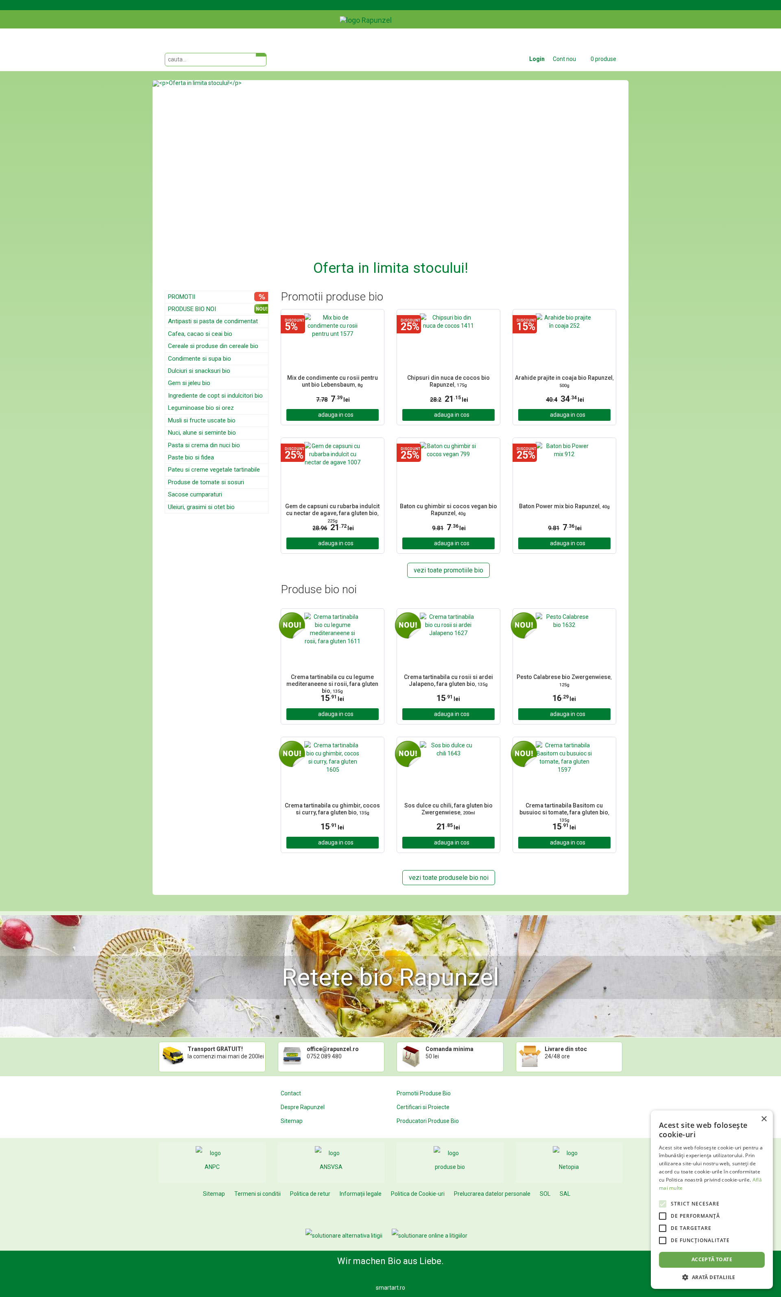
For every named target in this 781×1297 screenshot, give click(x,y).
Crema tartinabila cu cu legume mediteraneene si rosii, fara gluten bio (332, 683)
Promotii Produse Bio (424, 1093)
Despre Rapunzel (303, 1107)
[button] (188, 179)
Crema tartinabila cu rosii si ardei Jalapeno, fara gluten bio (448, 680)
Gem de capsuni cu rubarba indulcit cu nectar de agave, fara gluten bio (332, 512)
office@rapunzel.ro (333, 1049)
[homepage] (384, 14)
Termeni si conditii (257, 1193)
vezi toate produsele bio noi (449, 877)
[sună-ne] (622, 13)
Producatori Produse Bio (428, 1121)
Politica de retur (310, 1193)
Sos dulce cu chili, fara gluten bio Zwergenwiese (448, 809)
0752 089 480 (324, 1056)
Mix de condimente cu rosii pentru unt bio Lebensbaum (332, 381)
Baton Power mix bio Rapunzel (564, 506)
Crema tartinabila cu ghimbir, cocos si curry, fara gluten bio (332, 809)
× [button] (764, 1119)
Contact (291, 1093)
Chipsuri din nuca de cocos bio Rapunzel (448, 381)
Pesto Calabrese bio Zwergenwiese (564, 681)
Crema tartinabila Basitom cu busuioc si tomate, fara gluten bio (564, 811)
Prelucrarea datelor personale (492, 1193)
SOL (545, 1193)
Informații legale (361, 1193)
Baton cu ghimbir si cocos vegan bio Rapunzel (448, 509)
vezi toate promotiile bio (448, 570)
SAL (565, 1193)
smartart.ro (390, 1287)
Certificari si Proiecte (423, 1107)
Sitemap (292, 1121)
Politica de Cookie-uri (418, 1193)
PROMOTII (181, 296)
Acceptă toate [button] (712, 1259)
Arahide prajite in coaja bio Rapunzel (564, 381)
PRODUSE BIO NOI (192, 309)
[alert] (712, 1199)
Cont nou (564, 59)
